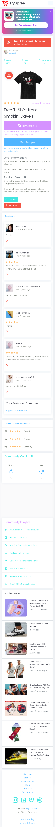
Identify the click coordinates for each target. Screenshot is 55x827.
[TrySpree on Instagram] (16, 801)
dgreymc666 (22, 252)
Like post (12, 200)
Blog (27, 785)
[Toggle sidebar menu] (50, 3)
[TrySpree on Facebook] (24, 801)
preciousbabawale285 (27, 286)
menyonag (21, 226)
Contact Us (27, 792)
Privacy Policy (27, 819)
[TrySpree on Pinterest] (39, 801)
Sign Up (28, 774)
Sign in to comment (16, 410)
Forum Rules (27, 781)
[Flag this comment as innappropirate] (7, 241)
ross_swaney (22, 312)
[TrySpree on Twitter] (32, 801)
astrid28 (12, 53)
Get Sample (27, 142)
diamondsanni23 (24, 377)
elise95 (19, 343)
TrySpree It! (29, 125)
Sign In (27, 778)
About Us (27, 788)
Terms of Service (27, 823)
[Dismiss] (50, 11)
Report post (13, 205)
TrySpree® (31, 808)
